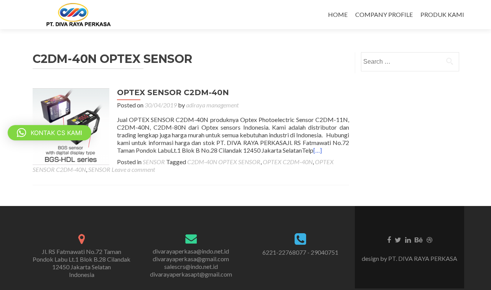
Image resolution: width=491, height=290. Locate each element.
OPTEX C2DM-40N (288, 161)
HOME (338, 14)
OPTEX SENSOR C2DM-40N (173, 92)
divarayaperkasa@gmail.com (191, 258)
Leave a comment (133, 169)
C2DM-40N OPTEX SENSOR (223, 161)
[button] (49, 132)
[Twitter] (398, 239)
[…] (317, 150)
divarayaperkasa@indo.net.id (191, 251)
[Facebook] (389, 239)
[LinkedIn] (408, 239)
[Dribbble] (429, 239)
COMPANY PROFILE (384, 14)
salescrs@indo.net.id (191, 266)
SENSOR (154, 161)
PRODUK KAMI (442, 14)
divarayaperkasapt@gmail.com (191, 274)
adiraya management (212, 105)
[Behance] (419, 239)
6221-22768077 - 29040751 (300, 252)
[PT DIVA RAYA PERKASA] (81, 14)
